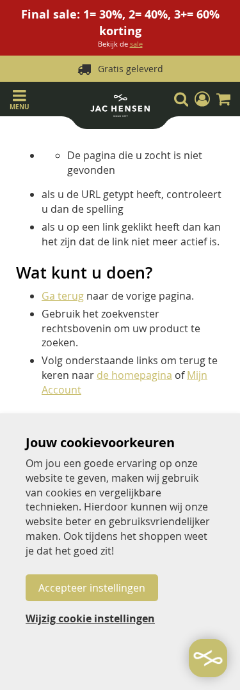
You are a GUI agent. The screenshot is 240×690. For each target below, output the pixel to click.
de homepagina (134, 375)
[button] (202, 99)
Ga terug (63, 296)
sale (136, 44)
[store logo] (119, 108)
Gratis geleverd (130, 69)
